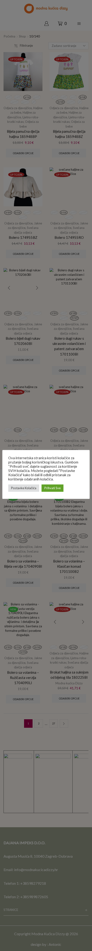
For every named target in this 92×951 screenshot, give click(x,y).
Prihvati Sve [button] (52, 488)
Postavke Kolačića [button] (23, 488)
